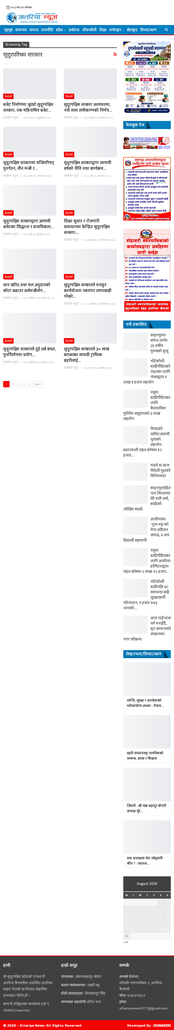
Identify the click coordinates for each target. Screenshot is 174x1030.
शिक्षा (103, 30)
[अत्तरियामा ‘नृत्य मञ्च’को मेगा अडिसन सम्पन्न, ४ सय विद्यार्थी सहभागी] (135, 526)
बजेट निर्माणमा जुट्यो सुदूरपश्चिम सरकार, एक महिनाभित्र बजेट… (28, 107)
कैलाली (8, 96)
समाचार (21, 30)
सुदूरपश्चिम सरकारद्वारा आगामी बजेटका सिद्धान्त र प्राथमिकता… (28, 224)
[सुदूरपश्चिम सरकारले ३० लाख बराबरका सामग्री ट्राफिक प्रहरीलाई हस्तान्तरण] (90, 328)
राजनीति (47, 30)
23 (167, 922)
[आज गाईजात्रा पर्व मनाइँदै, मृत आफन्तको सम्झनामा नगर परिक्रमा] (135, 624)
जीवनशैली (89, 30)
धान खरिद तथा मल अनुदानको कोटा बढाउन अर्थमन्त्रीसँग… (26, 287)
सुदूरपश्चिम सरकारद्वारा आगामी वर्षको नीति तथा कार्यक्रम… (87, 165)
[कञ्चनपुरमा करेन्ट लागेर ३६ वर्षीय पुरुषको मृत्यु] (135, 342)
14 (154, 915)
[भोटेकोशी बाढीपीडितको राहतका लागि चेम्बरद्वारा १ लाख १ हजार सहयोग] (135, 367)
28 (154, 929)
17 (126, 922)
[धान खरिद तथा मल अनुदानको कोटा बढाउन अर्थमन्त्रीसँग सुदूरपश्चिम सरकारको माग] (29, 264)
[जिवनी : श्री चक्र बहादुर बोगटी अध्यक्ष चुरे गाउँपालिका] (147, 784)
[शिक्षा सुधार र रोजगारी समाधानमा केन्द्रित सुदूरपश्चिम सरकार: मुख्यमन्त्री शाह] (90, 200)
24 (126, 929)
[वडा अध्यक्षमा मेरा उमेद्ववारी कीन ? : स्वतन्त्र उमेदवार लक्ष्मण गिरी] (147, 837)
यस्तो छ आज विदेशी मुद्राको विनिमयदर (160, 470)
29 (160, 929)
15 (161, 915)
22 (160, 922)
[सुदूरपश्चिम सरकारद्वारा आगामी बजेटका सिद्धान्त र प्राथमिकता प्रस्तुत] (29, 200)
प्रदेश (59, 30)
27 (147, 929)
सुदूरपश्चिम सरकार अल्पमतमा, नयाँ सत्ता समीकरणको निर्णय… (88, 107)
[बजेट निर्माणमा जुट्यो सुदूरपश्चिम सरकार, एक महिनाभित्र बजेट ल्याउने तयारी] (29, 83)
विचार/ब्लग (148, 30)
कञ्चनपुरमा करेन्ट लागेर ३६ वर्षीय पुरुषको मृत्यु (159, 343)
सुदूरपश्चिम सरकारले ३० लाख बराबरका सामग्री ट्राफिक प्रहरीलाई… (86, 355)
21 (154, 922)
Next (38, 384)
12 (140, 915)
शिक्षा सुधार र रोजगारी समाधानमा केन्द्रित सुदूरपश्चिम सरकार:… (87, 227)
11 (133, 915)
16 (167, 915)
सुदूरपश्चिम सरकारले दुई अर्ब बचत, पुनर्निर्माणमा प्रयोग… (29, 352)
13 (147, 915)
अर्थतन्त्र (74, 30)
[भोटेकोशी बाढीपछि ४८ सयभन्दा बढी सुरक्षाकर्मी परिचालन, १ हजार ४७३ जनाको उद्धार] (135, 588)
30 (167, 929)
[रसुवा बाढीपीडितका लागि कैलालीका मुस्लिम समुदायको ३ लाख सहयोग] (135, 399)
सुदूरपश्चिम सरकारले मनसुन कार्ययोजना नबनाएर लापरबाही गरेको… (87, 290)
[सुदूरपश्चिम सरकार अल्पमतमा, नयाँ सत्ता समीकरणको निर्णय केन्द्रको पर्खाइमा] (90, 83)
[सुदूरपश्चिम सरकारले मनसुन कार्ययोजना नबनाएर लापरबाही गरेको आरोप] (90, 264)
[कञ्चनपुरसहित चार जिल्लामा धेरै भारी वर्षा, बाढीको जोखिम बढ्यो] (135, 494)
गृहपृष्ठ (8, 30)
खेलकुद (132, 30)
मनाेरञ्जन (115, 30)
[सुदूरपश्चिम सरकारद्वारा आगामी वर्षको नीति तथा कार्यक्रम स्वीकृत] (90, 142)
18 (133, 922)
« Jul (125, 942)
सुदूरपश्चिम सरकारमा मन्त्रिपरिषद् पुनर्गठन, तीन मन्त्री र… (28, 165)
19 (140, 922)
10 (126, 915)
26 (140, 929)
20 (147, 922)
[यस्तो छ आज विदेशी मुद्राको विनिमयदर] (135, 472)
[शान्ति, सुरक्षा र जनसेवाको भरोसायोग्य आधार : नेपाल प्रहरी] (147, 679)
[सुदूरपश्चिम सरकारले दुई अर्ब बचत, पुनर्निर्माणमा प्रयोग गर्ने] (29, 328)
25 (133, 929)
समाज (33, 30)
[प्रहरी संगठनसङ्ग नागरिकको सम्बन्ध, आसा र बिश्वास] (147, 732)
